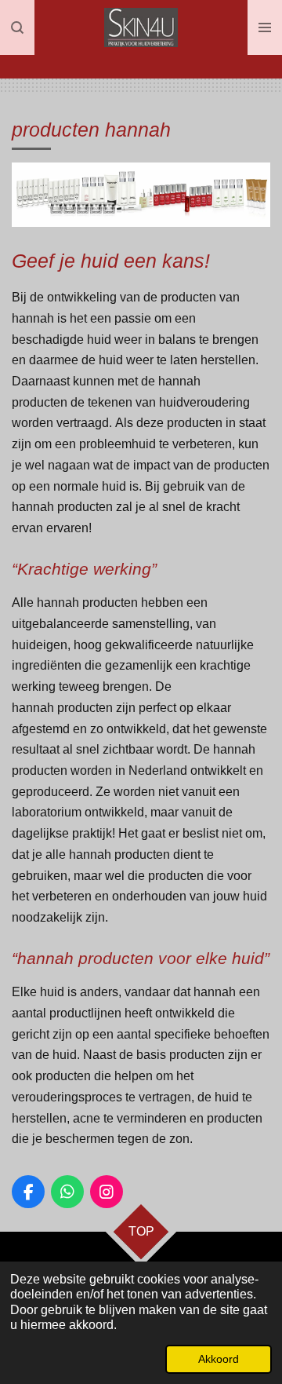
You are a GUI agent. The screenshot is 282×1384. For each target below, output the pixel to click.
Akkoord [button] (218, 1359)
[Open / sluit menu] (265, 27)
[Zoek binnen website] (17, 27)
